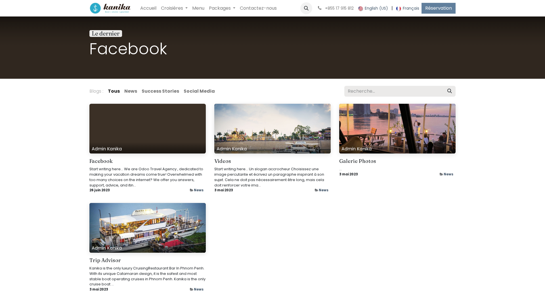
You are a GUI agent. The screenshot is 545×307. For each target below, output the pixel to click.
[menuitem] (148, 8)
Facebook (101, 161)
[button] (306, 8)
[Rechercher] (450, 91)
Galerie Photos (357, 161)
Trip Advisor (105, 260)
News (199, 190)
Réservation (438, 8)
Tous (114, 91)
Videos (222, 161)
